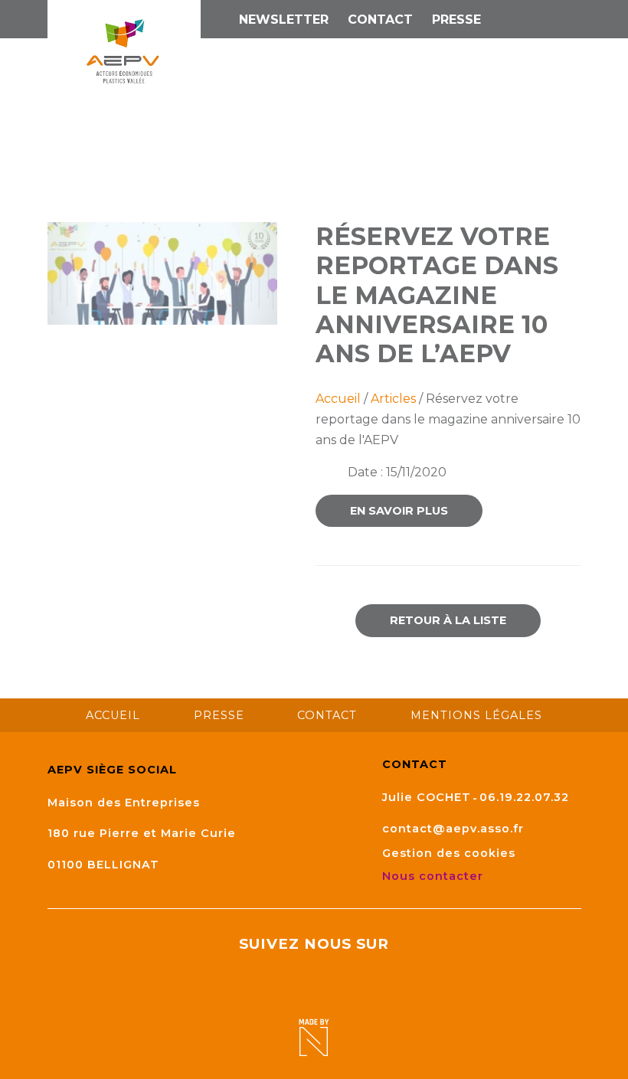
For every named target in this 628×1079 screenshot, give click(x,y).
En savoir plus (399, 511)
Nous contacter (434, 876)
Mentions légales (476, 715)
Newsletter (284, 19)
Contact (380, 19)
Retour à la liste (448, 620)
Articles (393, 398)
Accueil (338, 398)
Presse (456, 19)
